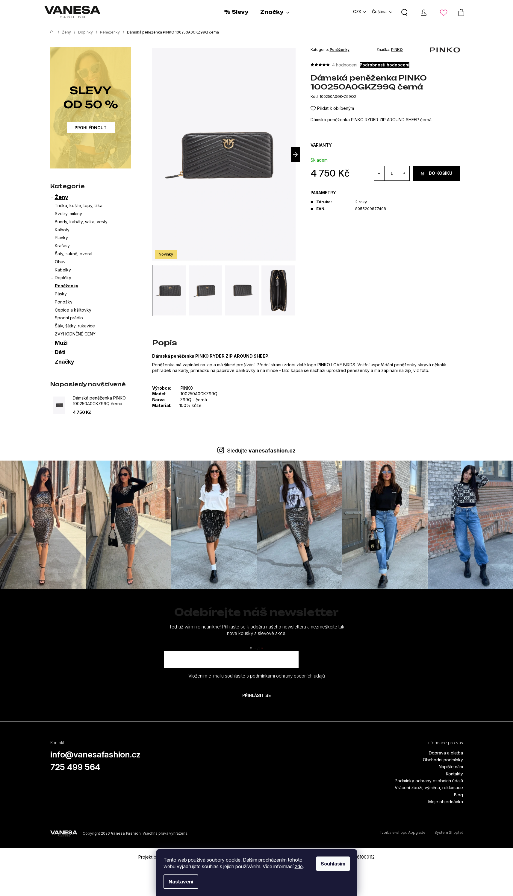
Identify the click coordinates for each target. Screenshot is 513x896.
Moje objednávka (445, 801)
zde (299, 866)
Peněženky (66, 285)
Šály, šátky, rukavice (75, 325)
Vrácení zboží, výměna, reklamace (429, 787)
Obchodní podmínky (443, 759)
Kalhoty (62, 229)
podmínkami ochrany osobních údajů (287, 676)
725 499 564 (75, 767)
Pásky (61, 293)
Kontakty (454, 773)
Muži (61, 343)
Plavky (61, 237)
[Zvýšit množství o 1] (404, 173)
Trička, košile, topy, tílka (78, 205)
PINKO (397, 49)
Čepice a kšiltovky (73, 309)
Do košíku (440, 173)
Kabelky (63, 269)
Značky (64, 362)
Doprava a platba (446, 752)
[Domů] (50, 32)
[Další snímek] (295, 154)
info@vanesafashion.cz (95, 754)
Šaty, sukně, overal (73, 253)
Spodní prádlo (69, 317)
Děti (60, 352)
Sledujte (261, 450)
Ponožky (63, 301)
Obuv (60, 261)
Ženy (61, 197)
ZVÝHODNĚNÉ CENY (75, 333)
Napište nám (451, 766)
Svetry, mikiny (68, 213)
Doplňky (63, 277)
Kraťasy (62, 245)
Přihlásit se (256, 695)
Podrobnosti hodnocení (384, 64)
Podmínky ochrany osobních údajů (429, 780)
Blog (458, 794)
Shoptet (456, 832)
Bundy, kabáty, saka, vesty (81, 221)
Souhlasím (333, 864)
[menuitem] (236, 12)
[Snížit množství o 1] (379, 173)
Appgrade (417, 832)
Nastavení (181, 882)
